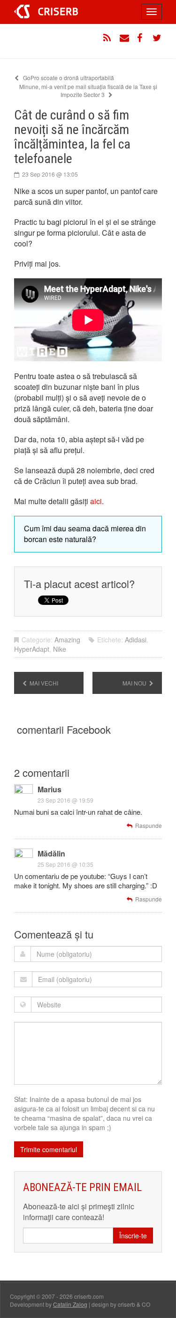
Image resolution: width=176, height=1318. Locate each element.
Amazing (67, 639)
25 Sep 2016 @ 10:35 (65, 864)
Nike (59, 649)
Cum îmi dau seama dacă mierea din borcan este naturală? (85, 533)
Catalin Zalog (70, 1304)
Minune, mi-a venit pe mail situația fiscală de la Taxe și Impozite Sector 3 (88, 90)
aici (96, 501)
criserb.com (46, 11)
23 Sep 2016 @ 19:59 (65, 800)
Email (124, 38)
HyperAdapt (31, 649)
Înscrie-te (133, 1235)
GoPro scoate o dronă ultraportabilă (68, 78)
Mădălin (51, 853)
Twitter (157, 38)
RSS (108, 38)
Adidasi (135, 639)
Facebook (140, 38)
